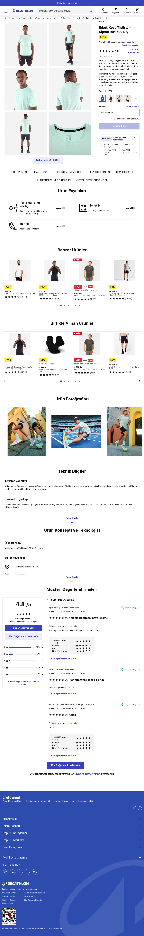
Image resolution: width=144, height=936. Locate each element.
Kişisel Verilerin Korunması (34, 893)
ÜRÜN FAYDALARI (19, 172)
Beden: (102, 106)
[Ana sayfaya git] (22, 11)
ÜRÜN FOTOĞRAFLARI (100, 172)
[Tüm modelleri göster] (136, 98)
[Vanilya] (127, 98)
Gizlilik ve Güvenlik (9, 900)
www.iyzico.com (31, 889)
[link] (23, 628)
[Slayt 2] (68, 305)
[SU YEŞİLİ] (102, 98)
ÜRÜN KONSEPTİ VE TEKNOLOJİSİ (53, 180)
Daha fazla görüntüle (47, 160)
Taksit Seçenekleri (130, 45)
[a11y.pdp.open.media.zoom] (25, 44)
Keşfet (72, 3)
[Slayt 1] (64, 305)
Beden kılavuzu (132, 106)
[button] (72, 191)
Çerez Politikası (30, 897)
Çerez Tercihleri (8, 904)
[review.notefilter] (42, 647)
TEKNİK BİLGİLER (124, 172)
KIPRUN (103, 21)
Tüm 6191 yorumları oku (127, 51)
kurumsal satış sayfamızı (87, 773)
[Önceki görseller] (4, 431)
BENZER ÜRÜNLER (42, 172)
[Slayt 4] (75, 305)
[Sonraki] (140, 305)
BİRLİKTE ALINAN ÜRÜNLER (70, 172)
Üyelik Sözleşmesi (9, 893)
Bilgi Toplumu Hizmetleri (33, 900)
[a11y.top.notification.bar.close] (142, 3)
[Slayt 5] (79, 305)
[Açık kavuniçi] (119, 98)
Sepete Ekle (119, 126)
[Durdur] (138, 3)
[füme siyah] (110, 98)
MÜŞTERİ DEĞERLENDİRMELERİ (92, 180)
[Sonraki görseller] (139, 431)
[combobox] (119, 112)
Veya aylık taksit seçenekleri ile (116, 42)
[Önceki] (4, 305)
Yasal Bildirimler (8, 897)
